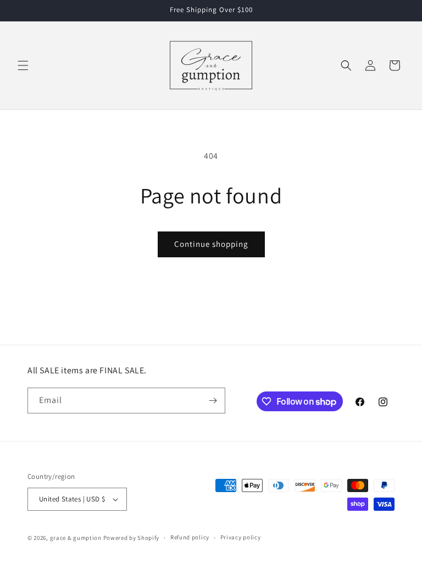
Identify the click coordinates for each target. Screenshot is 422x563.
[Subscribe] (213, 400)
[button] (23, 65)
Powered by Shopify (131, 538)
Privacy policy (240, 537)
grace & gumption (76, 538)
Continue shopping (211, 244)
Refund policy (189, 537)
